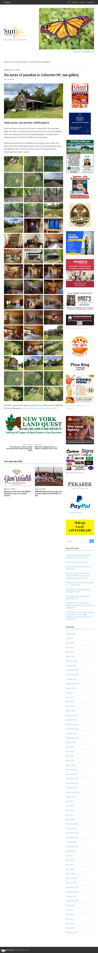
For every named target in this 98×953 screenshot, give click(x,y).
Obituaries (75, 2)
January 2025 (71, 720)
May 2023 (70, 810)
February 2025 (71, 715)
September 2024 (72, 738)
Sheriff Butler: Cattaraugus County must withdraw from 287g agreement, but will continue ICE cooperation (79, 615)
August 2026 (71, 634)
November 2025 (72, 674)
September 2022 (72, 846)
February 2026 (71, 661)
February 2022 (71, 878)
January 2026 (71, 665)
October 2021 (71, 896)
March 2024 (70, 765)
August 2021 (71, 905)
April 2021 (70, 923)
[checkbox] (3, 949)
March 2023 (70, 819)
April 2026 (70, 652)
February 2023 (71, 824)
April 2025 (70, 706)
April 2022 (70, 869)
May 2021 (70, 919)
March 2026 (70, 656)
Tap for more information (76, 328)
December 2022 (72, 833)
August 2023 (71, 797)
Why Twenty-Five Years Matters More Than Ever (78, 597)
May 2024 (70, 756)
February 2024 (71, 769)
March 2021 (70, 928)
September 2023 (72, 792)
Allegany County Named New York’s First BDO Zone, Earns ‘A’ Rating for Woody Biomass (78, 575)
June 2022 (70, 860)
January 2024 (71, 774)
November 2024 (72, 729)
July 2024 (69, 747)
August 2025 (71, 688)
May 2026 (70, 647)
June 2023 (70, 806)
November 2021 (72, 892)
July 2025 (69, 692)
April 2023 (70, 815)
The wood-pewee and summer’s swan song (79, 567)
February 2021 (71, 932)
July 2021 (69, 910)
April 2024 (70, 760)
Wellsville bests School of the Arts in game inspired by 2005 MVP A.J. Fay (48, 493)
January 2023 (71, 828)
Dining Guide (90, 2)
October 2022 (71, 842)
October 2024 (71, 733)
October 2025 (71, 679)
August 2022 (71, 851)
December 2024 (72, 724)
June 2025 (70, 697)
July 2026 (69, 638)
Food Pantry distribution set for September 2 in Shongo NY (78, 556)
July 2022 (69, 855)
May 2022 (70, 864)
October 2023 (71, 787)
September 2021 (72, 901)
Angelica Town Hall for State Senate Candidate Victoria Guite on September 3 (80, 605)
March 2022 (70, 873)
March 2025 (70, 711)
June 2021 (70, 914)
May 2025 (70, 701)
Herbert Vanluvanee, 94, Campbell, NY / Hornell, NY (80, 583)
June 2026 (70, 643)
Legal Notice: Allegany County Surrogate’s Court (78, 590)
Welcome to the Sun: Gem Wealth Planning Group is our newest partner (17, 493)
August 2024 (71, 742)
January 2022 (71, 883)
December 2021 (72, 887)
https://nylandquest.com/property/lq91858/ (39, 408)
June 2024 (70, 751)
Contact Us (82, 2)
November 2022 (72, 837)
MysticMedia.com (22, 950)
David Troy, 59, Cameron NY (77, 562)
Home (69, 2)
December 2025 (72, 670)
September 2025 (72, 683)
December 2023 (72, 778)
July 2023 (69, 801)
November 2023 (72, 783)
